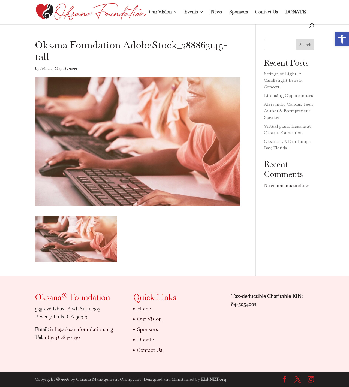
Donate (145, 339)
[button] (342, 39)
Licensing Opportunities (288, 95)
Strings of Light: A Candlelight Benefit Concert (283, 80)
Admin (46, 68)
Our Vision (160, 12)
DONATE (295, 12)
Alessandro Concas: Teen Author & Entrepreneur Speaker (288, 110)
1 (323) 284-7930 (62, 337)
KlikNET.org (213, 379)
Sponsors (238, 12)
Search (305, 44)
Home (144, 308)
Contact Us (266, 12)
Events (191, 12)
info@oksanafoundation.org (81, 329)
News (216, 12)
